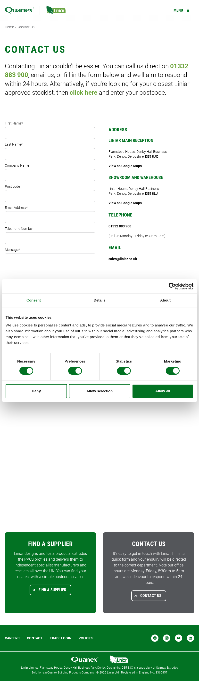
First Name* (14, 123)
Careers (12, 638)
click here (83, 92)
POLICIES (86, 638)
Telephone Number (19, 229)
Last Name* (14, 144)
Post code (12, 186)
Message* (12, 250)
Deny (36, 391)
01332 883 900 (119, 226)
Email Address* (16, 207)
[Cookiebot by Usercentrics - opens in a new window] (172, 286)
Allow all (162, 391)
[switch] (75, 371)
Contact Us (26, 27)
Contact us (150, 595)
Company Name (17, 165)
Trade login (60, 638)
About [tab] (165, 300)
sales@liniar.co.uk (122, 259)
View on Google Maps (125, 166)
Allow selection (99, 391)
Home (9, 27)
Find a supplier (52, 590)
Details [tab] (100, 300)
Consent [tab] (33, 300)
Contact (34, 638)
